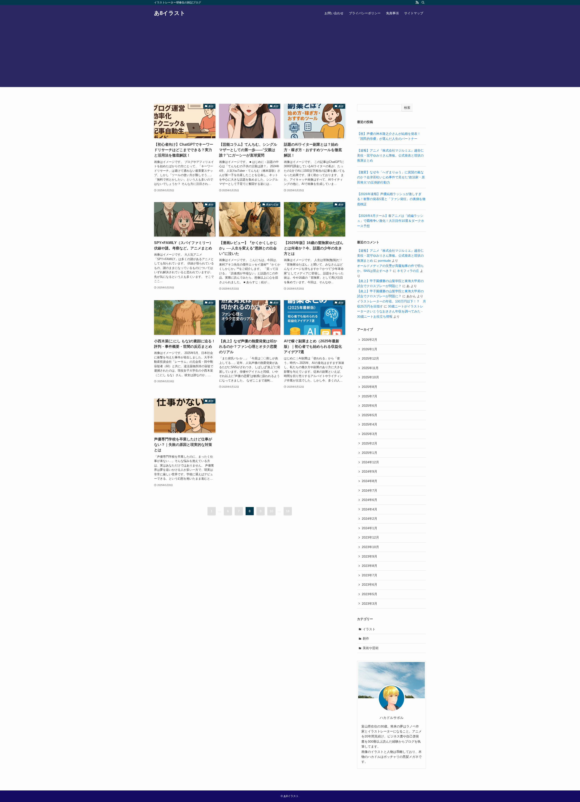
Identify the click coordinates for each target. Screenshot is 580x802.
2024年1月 (369, 528)
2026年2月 (369, 339)
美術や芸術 (371, 648)
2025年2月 (369, 443)
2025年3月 (369, 434)
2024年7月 (369, 490)
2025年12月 (370, 358)
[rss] (417, 2)
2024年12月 (370, 462)
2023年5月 (369, 594)
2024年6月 (369, 500)
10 (271, 511)
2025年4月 (369, 424)
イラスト (369, 629)
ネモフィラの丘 (408, 271)
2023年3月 (369, 603)
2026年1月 (369, 349)
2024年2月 (369, 518)
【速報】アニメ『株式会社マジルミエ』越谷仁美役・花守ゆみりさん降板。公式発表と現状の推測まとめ (390, 155)
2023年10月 (370, 547)
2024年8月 (369, 481)
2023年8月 (369, 566)
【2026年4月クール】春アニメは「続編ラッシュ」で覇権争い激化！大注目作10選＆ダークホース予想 (390, 221)
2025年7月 (369, 396)
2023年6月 (369, 584)
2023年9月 (369, 556)
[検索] (423, 2)
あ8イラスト (169, 13)
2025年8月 (369, 387)
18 (288, 511)
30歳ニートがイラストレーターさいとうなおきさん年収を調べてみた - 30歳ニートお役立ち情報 (390, 311)
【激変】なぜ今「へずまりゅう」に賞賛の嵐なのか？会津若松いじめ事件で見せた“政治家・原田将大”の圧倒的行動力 (391, 177)
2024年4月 (369, 509)
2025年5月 (369, 415)
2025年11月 (370, 368)
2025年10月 (370, 377)
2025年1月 (369, 452)
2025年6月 (369, 405)
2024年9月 (369, 471)
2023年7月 (369, 575)
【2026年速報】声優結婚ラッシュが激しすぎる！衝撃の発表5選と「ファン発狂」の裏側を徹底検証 (391, 199)
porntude (384, 260)
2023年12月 (370, 537)
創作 (366, 638)
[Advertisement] (290, 55)
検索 (407, 107)
